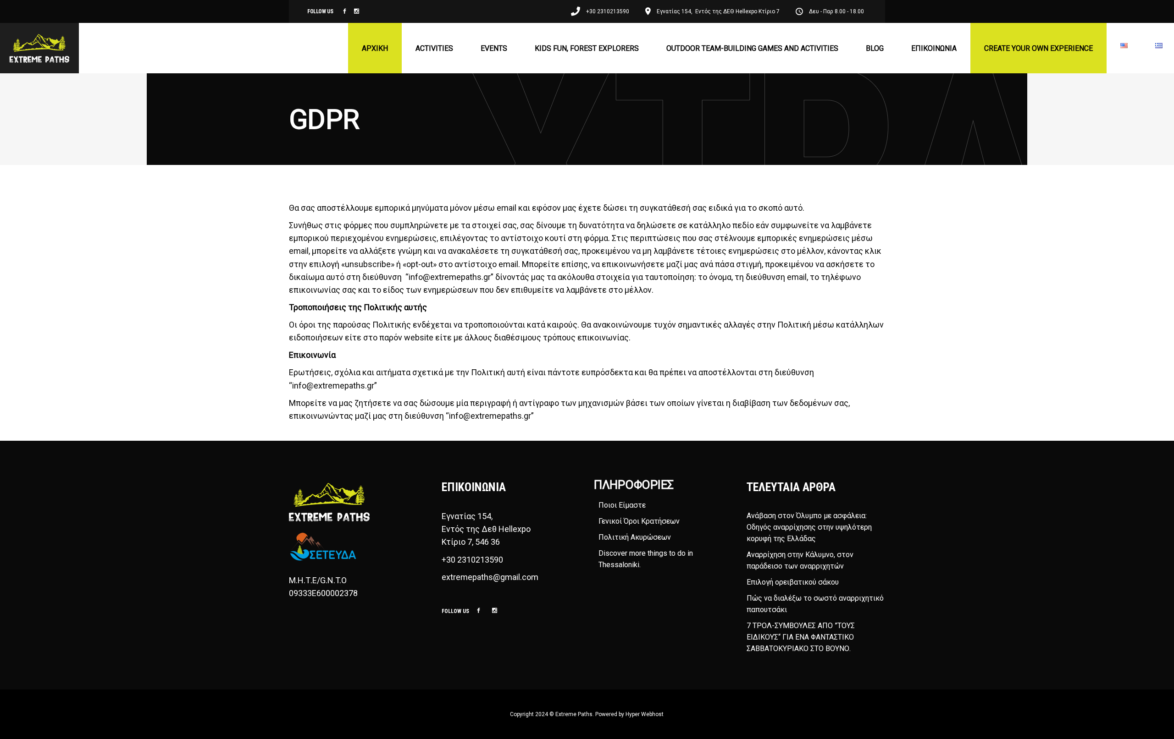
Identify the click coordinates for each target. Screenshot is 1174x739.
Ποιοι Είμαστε (622, 505)
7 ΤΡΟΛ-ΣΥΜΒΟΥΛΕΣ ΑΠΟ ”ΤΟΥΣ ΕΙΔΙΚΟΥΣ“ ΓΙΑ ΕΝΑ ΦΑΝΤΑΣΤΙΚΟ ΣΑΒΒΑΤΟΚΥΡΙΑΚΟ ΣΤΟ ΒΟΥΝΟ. (801, 637)
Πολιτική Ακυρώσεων (634, 537)
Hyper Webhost (645, 714)
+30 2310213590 (472, 559)
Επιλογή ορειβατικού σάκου (793, 582)
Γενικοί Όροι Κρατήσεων (639, 521)
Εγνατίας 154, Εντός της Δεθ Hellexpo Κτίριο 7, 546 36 (487, 529)
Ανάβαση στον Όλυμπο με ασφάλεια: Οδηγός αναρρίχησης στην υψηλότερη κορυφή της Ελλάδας (809, 527)
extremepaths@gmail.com (490, 577)
